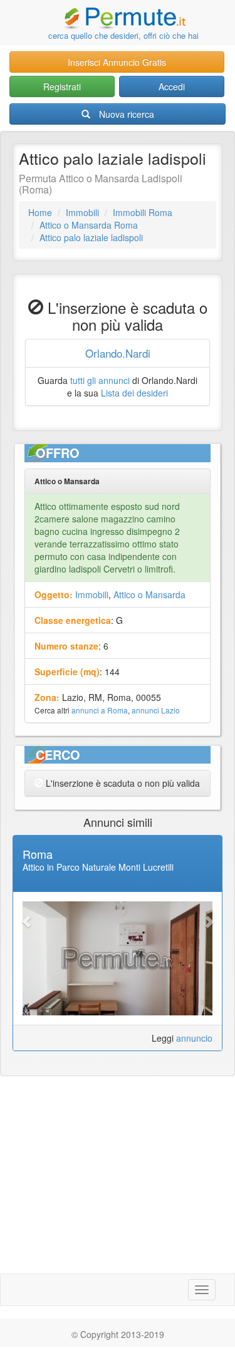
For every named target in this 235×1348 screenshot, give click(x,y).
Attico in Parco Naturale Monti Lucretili (98, 867)
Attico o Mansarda (149, 594)
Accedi (172, 86)
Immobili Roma (142, 212)
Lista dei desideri (134, 392)
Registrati (62, 86)
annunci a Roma (99, 710)
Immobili (82, 212)
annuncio (194, 1038)
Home (40, 212)
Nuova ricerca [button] (126, 114)
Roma (38, 854)
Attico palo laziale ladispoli (91, 237)
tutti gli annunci (100, 380)
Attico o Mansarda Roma (88, 225)
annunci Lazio (156, 710)
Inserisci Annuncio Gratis (117, 62)
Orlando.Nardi (117, 353)
